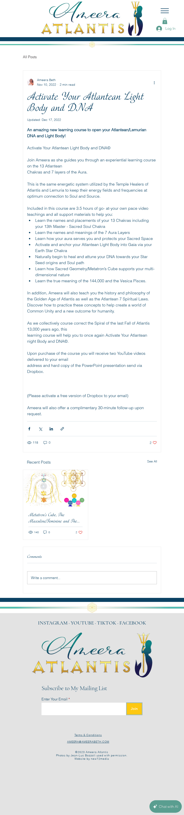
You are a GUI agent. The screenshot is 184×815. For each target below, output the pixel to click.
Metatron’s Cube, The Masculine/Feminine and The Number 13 (52, 518)
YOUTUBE (82, 623)
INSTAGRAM (53, 623)
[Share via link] (62, 429)
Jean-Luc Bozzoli (83, 755)
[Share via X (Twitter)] (40, 429)
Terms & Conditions (88, 735)
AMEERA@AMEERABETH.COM (88, 741)
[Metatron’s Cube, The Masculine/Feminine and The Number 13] (55, 488)
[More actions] (154, 82)
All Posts (30, 57)
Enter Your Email (55, 699)
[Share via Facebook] (29, 429)
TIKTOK (107, 623)
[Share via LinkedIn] (51, 429)
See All (152, 461)
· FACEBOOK (131, 623)
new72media (100, 758)
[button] (165, 11)
